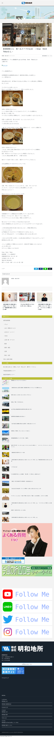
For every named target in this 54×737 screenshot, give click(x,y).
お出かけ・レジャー (9, 332)
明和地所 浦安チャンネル (7, 725)
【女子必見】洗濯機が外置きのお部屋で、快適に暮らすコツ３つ (23, 423)
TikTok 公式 (4, 718)
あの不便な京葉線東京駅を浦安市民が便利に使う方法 (21, 409)
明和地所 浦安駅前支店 (6, 704)
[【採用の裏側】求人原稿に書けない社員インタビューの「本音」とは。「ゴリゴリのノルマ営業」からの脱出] (44, 298)
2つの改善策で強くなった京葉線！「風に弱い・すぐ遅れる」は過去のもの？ (25, 474)
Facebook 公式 (5, 707)
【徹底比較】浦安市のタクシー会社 (18, 452)
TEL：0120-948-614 (6, 658)
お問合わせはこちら (27, 664)
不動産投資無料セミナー (9, 370)
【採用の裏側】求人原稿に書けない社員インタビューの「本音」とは (24, 517)
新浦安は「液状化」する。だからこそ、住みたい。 (21, 430)
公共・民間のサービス (10, 328)
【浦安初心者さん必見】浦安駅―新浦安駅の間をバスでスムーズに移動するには (26, 387)
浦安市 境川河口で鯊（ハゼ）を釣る (18, 510)
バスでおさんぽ (14, 466)
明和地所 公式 (5, 701)
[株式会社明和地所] (27, 3)
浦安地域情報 (44, 55)
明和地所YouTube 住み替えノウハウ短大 (10, 722)
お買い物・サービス (9, 339)
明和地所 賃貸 (5, 714)
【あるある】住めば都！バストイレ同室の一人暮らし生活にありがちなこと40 (26, 488)
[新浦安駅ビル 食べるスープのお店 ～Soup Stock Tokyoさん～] (27, 35)
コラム (51, 55)
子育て (6, 336)
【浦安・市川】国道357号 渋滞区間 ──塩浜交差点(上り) (22, 481)
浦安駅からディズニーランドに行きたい (18, 380)
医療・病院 (7, 347)
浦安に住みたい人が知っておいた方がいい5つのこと (21, 394)
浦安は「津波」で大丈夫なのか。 (17, 402)
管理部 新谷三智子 (5, 55)
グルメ (48, 55)
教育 (5, 343)
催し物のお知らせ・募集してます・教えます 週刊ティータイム (19, 366)
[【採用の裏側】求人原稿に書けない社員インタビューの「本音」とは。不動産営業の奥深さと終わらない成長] (9, 298)
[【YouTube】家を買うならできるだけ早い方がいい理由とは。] (27, 298)
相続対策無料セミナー (9, 374)
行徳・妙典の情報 (7, 359)
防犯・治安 (7, 355)
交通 (5, 351)
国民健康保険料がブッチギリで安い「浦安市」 (20, 438)
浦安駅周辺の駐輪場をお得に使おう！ (18, 416)
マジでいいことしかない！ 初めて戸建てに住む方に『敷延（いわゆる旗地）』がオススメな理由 (29, 495)
